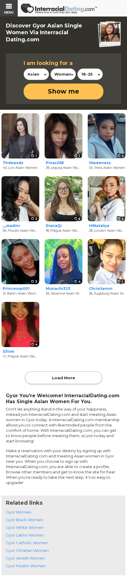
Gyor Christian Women (27, 550)
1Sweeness (100, 163)
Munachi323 (58, 288)
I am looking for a (48, 63)
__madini (11, 225)
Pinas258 (55, 163)
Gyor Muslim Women (25, 565)
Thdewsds (13, 163)
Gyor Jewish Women (25, 558)
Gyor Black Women (24, 519)
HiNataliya (99, 225)
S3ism (8, 351)
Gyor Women (18, 512)
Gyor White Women (25, 527)
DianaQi (54, 225)
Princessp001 (16, 288)
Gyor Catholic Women (27, 542)
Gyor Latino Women (25, 535)
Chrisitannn (101, 288)
